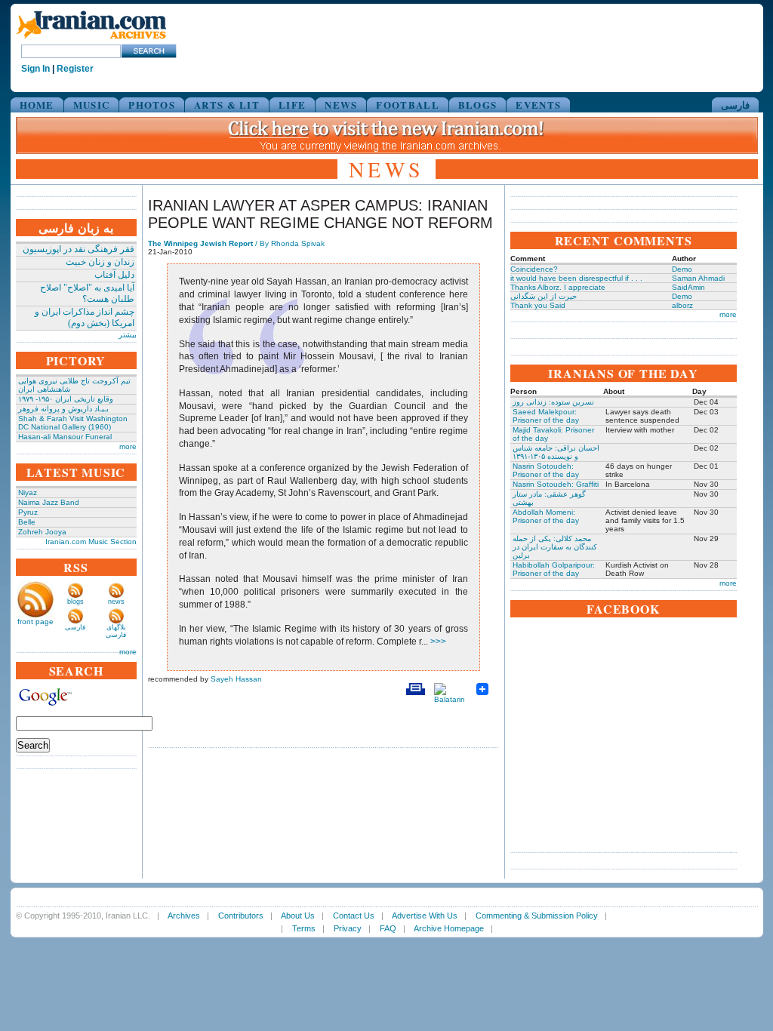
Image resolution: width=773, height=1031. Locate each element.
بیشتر (128, 335)
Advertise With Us (424, 915)
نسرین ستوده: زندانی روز (553, 402)
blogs (75, 601)
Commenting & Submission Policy (537, 915)
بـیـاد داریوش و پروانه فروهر (63, 409)
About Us (298, 915)
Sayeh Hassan (236, 679)
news (116, 601)
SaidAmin (688, 287)
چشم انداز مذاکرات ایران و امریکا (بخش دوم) (84, 317)
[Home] (91, 39)
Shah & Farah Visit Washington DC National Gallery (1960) (73, 422)
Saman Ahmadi (698, 278)
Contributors (240, 915)
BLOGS (477, 104)
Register (75, 68)
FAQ (388, 928)
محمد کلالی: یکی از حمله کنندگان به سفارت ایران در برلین (555, 546)
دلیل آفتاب (114, 274)
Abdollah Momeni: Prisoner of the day (546, 516)
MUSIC (91, 104)
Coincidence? (534, 269)
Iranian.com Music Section (91, 541)
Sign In (35, 68)
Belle (26, 522)
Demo (682, 269)
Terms (304, 928)
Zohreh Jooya (42, 532)
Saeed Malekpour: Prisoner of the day (546, 416)
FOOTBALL (407, 104)
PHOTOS (151, 104)
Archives (184, 915)
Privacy (348, 928)
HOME (37, 104)
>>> (437, 641)
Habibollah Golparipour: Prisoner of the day (554, 569)
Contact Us (353, 915)
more (128, 446)
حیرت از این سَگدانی (543, 296)
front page (35, 621)
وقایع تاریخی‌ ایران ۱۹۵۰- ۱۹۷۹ (65, 399)
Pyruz (28, 512)
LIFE (292, 104)
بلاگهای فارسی (116, 631)
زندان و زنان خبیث (100, 262)
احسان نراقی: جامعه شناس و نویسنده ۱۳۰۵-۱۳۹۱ (556, 452)
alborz (682, 305)
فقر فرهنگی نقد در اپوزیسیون (78, 249)
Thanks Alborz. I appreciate (557, 287)
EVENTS (538, 104)
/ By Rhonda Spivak (236, 243)
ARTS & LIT (227, 104)
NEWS (341, 104)
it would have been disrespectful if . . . (576, 278)
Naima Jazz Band (48, 502)
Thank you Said (537, 305)
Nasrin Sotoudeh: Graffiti (556, 484)
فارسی (735, 104)
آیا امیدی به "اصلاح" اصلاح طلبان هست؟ (87, 293)
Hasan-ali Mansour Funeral (65, 436)
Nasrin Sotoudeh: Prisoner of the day (546, 470)
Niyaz (27, 492)
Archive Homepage (449, 928)
